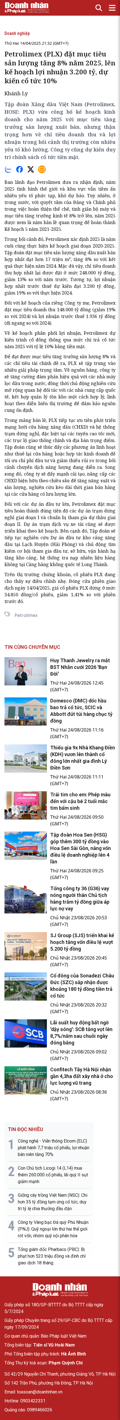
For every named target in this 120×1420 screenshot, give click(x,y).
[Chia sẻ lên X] (31, 169)
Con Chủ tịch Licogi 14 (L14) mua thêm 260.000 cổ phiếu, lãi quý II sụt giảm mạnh (53, 1174)
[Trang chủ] (60, 1290)
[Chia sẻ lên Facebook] (19, 169)
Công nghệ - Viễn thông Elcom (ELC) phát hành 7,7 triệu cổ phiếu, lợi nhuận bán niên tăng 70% (53, 1147)
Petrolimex (26, 615)
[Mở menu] (112, 7)
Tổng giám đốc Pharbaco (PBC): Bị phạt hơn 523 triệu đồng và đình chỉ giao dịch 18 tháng (52, 1256)
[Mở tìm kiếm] (98, 7)
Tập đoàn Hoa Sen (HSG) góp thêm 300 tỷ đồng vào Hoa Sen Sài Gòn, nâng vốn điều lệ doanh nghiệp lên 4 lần (80, 848)
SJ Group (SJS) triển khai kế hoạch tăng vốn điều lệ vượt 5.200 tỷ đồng (82, 942)
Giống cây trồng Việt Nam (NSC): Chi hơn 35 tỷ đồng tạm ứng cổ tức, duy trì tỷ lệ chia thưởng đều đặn (52, 1202)
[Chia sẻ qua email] (42, 169)
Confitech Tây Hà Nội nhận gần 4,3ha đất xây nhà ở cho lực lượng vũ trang (81, 1076)
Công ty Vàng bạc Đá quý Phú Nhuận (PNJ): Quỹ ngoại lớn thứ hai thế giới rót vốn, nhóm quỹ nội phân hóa (53, 1229)
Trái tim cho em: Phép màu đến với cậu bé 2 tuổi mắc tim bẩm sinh (80, 801)
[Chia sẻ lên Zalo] (8, 169)
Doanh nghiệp (17, 33)
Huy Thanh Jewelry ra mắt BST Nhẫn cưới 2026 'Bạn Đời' (80, 667)
